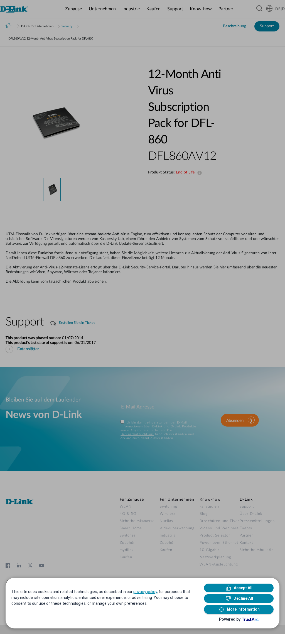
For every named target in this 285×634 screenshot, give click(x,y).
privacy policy (145, 591)
